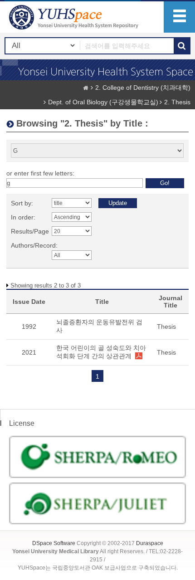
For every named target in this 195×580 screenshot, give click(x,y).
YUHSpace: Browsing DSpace (75, 17)
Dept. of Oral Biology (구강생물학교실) (103, 102)
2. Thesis (177, 102)
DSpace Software (53, 543)
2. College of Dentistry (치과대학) (142, 87)
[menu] (179, 17)
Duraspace (149, 543)
